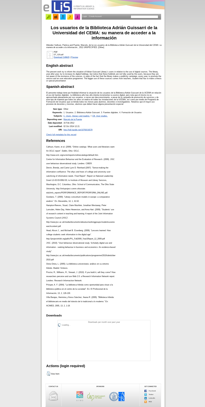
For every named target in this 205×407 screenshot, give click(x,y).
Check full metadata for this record (61, 134)
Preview (74, 57)
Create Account (95, 16)
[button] (48, 373)
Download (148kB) (61, 57)
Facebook (152, 391)
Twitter (151, 394)
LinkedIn (151, 398)
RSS (150, 401)
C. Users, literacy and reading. (76, 116)
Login (84, 16)
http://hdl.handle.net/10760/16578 (77, 130)
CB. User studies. (100, 116)
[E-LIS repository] (69, 13)
